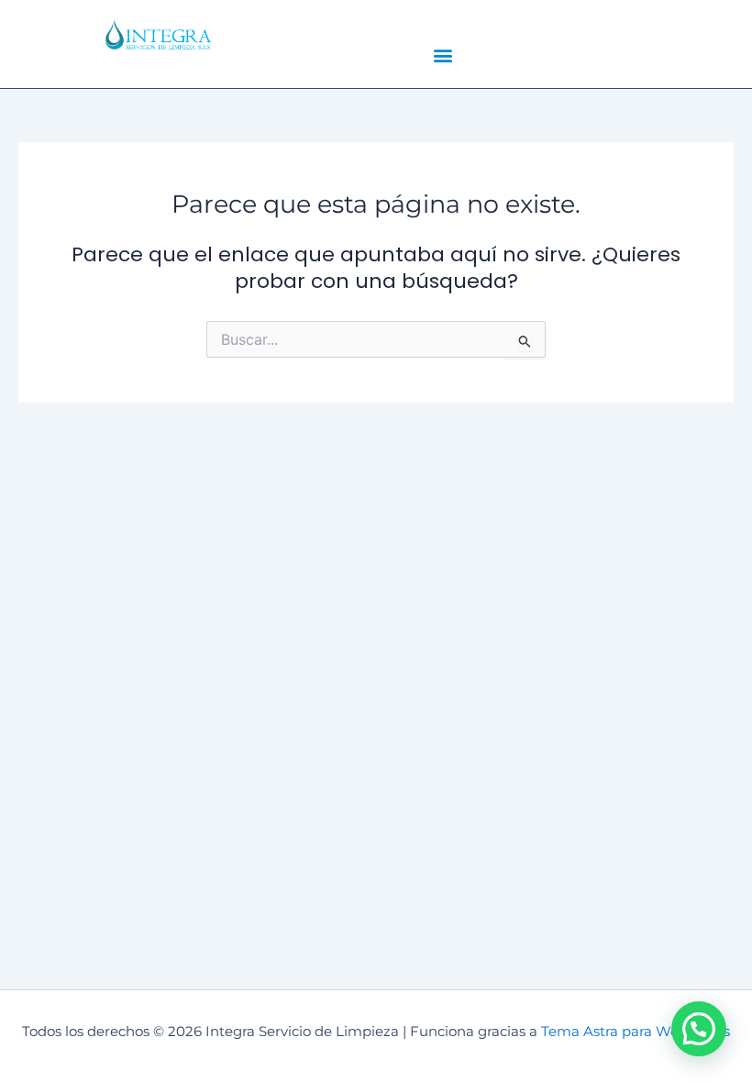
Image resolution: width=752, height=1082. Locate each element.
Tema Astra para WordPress (635, 1031)
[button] (442, 54)
